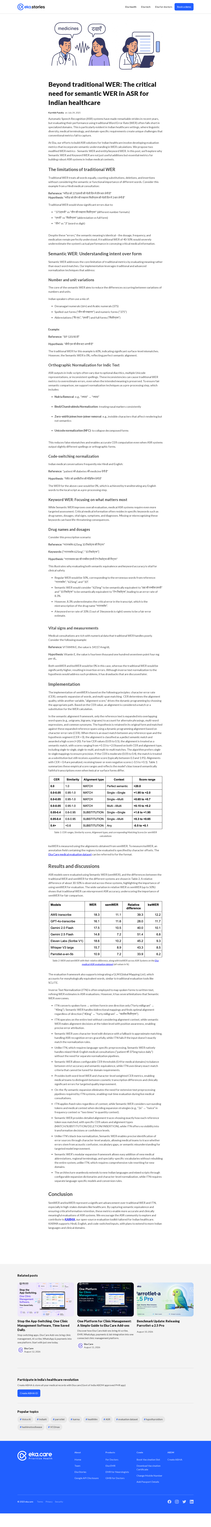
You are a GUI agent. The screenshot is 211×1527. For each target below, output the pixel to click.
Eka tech (145, 6)
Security (59, 1501)
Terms (40, 1501)
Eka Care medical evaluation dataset (70, 854)
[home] (31, 6)
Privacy (49, 1501)
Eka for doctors (163, 6)
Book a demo (184, 6)
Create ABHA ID (29, 1393)
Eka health (131, 6)
